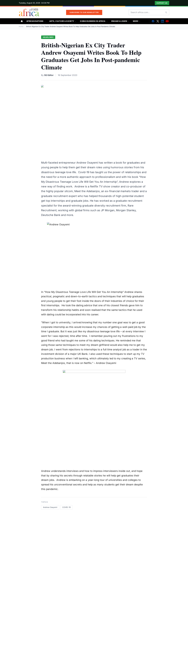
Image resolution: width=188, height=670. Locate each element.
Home (21, 26)
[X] (158, 21)
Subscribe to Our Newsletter (84, 12)
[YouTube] (167, 21)
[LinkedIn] (162, 21)
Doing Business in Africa (92, 21)
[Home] (22, 21)
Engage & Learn (119, 21)
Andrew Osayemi (50, 507)
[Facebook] (153, 21)
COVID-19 (66, 507)
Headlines (48, 37)
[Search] (166, 12)
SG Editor (49, 75)
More (135, 21)
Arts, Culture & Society (61, 21)
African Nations (34, 21)
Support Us (162, 3)
